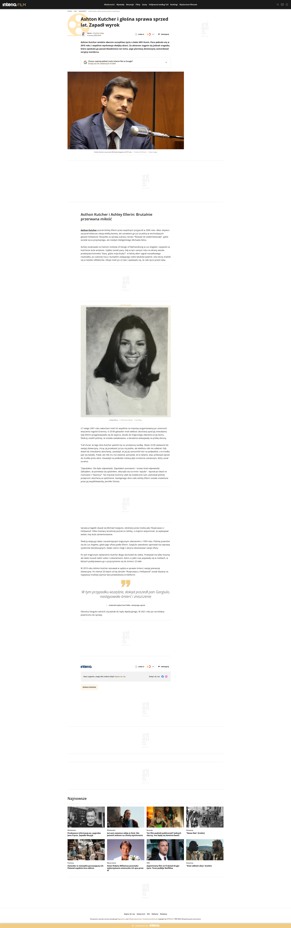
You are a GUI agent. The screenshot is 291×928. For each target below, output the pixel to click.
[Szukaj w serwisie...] (278, 4)
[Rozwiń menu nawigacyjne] (287, 4)
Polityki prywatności (135, 919)
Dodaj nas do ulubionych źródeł (110, 63)
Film (75, 11)
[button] (109, 4)
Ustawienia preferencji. (150, 919)
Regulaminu (121, 919)
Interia (70, 11)
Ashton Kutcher (89, 687)
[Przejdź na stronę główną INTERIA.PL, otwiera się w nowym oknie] (10, 4)
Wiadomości (82, 11)
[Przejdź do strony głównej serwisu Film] (22, 4)
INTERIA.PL (170, 919)
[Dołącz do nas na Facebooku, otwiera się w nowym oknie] (162, 676)
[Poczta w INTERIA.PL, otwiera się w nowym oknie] (282, 4)
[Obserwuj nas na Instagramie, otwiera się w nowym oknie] (166, 676)
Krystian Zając (98, 33)
